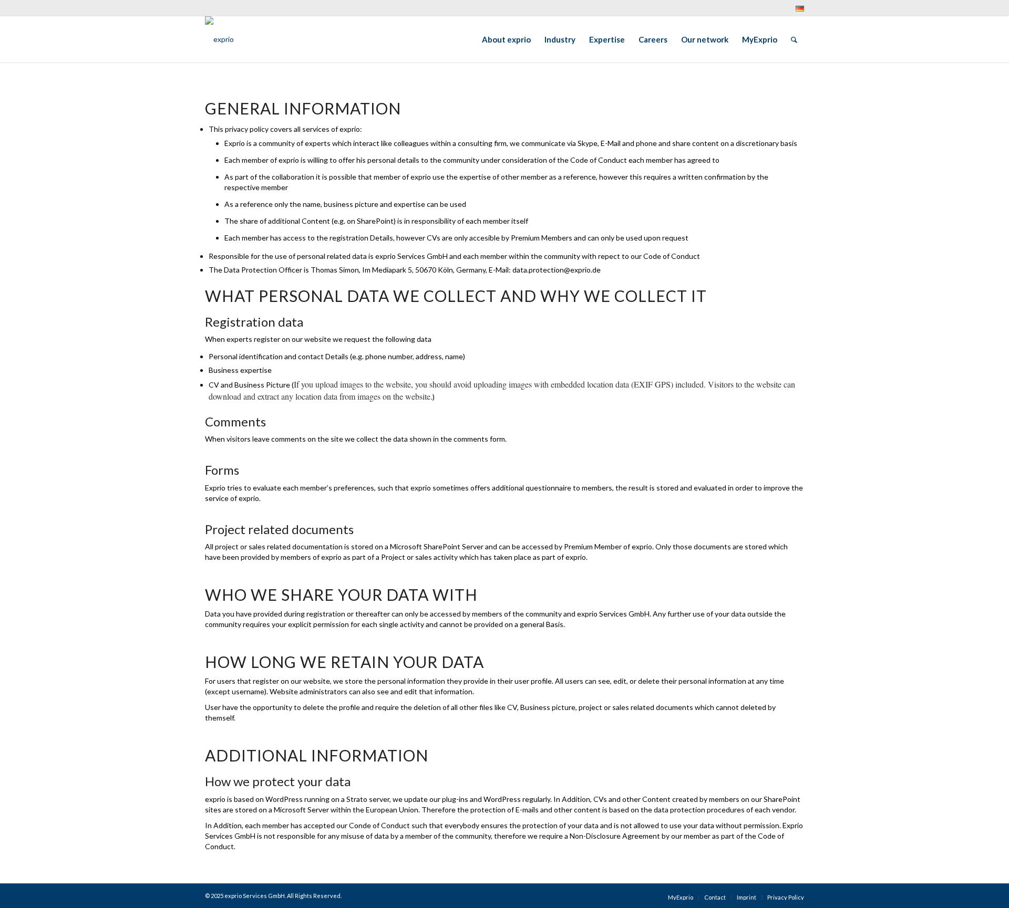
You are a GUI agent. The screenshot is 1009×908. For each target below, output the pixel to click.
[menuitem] (797, 8)
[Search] (794, 39)
